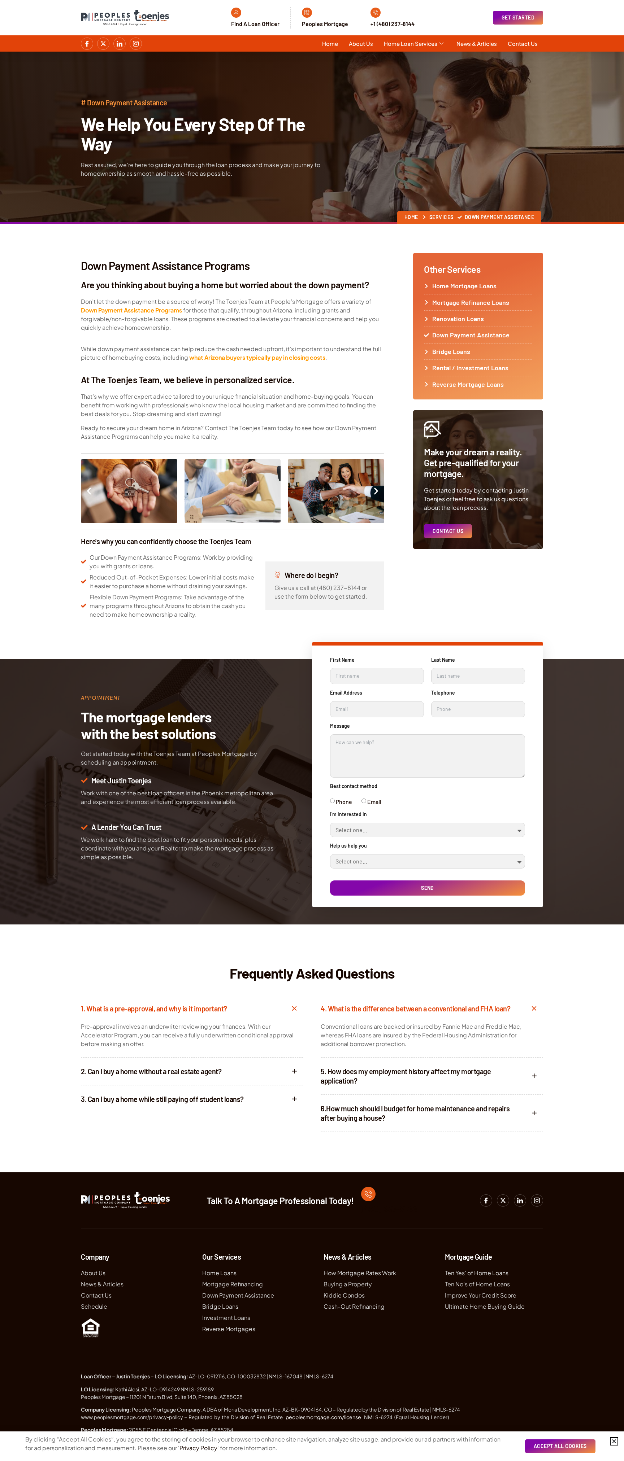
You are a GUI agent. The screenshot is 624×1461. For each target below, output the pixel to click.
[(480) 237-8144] (368, 1194)
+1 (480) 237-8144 (392, 23)
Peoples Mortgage (325, 23)
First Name (342, 660)
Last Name (443, 660)
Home (330, 43)
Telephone (443, 693)
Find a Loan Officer (255, 23)
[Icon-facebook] (87, 44)
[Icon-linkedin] (119, 44)
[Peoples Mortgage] (307, 13)
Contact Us (523, 43)
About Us (361, 43)
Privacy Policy (198, 1448)
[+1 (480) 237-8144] (375, 13)
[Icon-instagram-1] (136, 44)
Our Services (221, 1256)
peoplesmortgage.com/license (323, 1417)
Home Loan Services (410, 43)
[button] (89, 491)
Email (374, 801)
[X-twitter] (103, 44)
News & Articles (476, 43)
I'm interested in (348, 814)
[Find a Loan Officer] (236, 13)
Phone (344, 801)
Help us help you (348, 846)
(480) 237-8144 (389, 1208)
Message (340, 726)
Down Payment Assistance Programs (131, 310)
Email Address (346, 693)
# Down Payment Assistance (124, 102)
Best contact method (353, 786)
